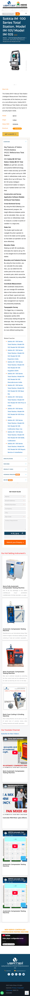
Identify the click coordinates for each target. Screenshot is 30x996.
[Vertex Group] (15, 961)
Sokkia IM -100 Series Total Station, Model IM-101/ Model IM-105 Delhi (16, 344)
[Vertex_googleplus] (16, 974)
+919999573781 (8, 970)
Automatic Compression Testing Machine (14, 865)
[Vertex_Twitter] (12, 974)
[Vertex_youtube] (23, 974)
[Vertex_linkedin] (19, 974)
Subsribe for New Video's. (10, 733)
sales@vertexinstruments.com (20, 970)
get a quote (10, 134)
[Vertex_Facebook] (8, 974)
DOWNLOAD (18, 128)
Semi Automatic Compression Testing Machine (13, 771)
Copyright (20, 988)
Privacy (14, 988)
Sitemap (9, 990)
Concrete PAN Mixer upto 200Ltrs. (15, 817)
